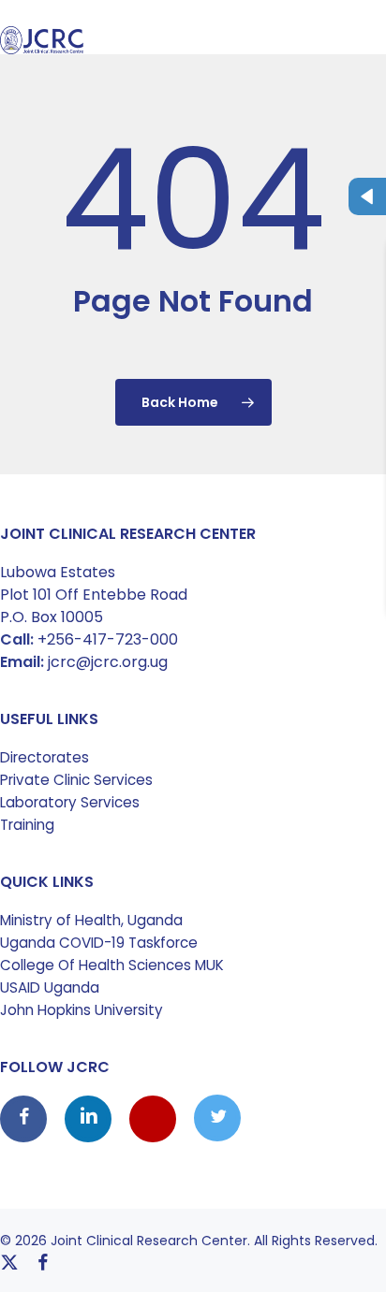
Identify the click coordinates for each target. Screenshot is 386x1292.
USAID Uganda (49, 987)
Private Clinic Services (76, 780)
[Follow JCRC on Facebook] (25, 1118)
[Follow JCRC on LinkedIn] (90, 1118)
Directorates (44, 757)
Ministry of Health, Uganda (91, 920)
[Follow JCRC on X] (217, 1118)
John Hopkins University (81, 1010)
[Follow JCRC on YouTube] (154, 1118)
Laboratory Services (70, 802)
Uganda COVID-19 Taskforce (99, 942)
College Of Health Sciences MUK (112, 965)
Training (27, 825)
